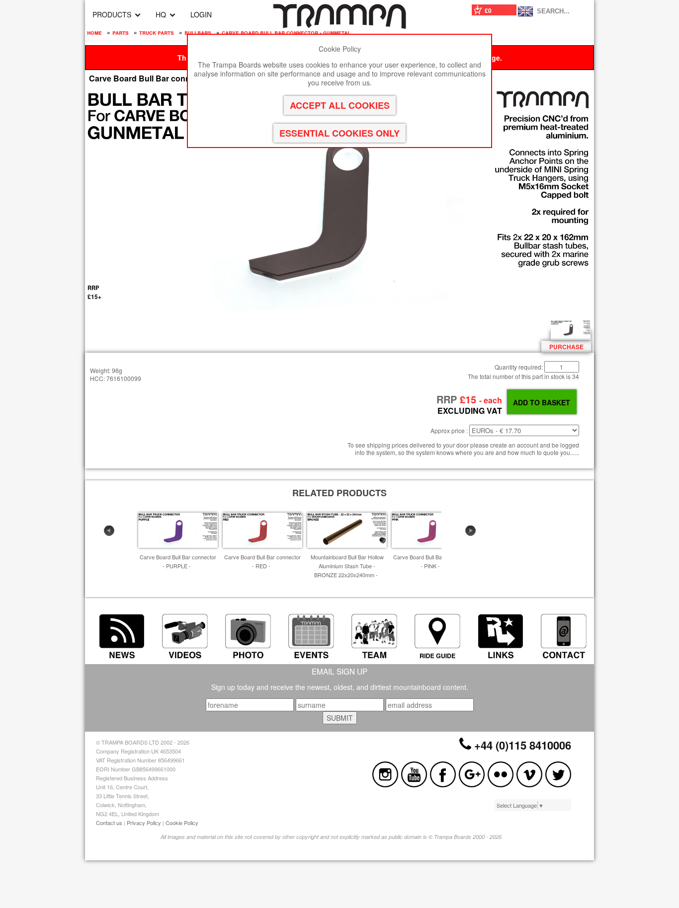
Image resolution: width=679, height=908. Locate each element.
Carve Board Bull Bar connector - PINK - (431, 561)
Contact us (109, 823)
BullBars (197, 32)
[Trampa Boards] (339, 26)
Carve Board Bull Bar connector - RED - (262, 561)
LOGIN (201, 14)
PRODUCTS (111, 14)
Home (94, 32)
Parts (120, 32)
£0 (488, 10)
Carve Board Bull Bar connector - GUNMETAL (286, 32)
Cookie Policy (182, 823)
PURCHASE (566, 346)
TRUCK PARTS (156, 32)
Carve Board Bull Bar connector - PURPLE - (178, 561)
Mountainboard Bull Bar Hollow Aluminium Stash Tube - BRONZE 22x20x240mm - (347, 566)
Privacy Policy (144, 823)
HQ (161, 14)
